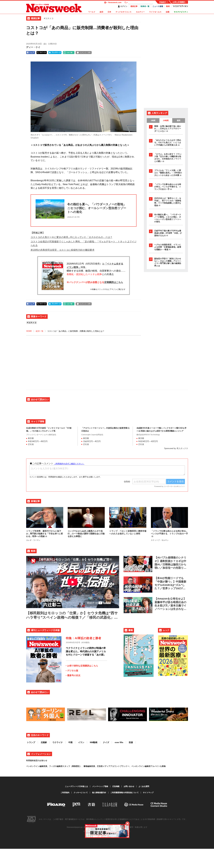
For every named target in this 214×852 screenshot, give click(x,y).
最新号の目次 (73, 675)
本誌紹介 (162, 2)
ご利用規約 (65, 792)
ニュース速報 (158, 6)
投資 (131, 742)
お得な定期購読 (179, 2)
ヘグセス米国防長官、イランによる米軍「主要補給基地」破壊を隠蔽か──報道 (167, 247)
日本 (109, 12)
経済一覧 (39, 331)
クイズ (106, 742)
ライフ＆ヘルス (155, 12)
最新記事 (134, 6)
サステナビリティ (181, 12)
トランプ (31, 742)
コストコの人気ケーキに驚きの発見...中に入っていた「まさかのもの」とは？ (71, 237)
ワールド (91, 12)
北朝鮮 (44, 742)
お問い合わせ (129, 786)
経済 (101, 12)
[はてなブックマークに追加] (54, 52)
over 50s (119, 742)
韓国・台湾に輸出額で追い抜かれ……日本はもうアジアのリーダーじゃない (167, 128)
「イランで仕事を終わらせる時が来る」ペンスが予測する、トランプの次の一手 (167, 186)
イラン (81, 742)
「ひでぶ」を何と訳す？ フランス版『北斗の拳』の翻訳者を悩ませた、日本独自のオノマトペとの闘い (168, 157)
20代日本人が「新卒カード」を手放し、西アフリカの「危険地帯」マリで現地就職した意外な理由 (167, 202)
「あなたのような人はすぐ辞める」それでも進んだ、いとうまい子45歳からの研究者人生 (167, 142)
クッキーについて (81, 792)
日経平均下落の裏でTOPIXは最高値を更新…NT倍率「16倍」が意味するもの (168, 233)
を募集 (163, 766)
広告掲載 (115, 786)
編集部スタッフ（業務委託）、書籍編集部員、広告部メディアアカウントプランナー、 (94, 766)
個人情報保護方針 (99, 792)
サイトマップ (148, 792)
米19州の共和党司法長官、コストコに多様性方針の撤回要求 (62, 250)
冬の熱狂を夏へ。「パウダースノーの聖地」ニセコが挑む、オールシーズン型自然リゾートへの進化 (167, 218)
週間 (178, 120)
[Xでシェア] (41, 52)
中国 (70, 742)
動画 (168, 6)
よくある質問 (144, 786)
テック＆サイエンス (123, 12)
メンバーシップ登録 (100, 786)
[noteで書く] (68, 52)
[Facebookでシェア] (30, 52)
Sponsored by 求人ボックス (176, 448)
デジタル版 (72, 670)
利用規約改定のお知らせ (36, 760)
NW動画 (93, 742)
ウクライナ (58, 742)
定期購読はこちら (113, 282)
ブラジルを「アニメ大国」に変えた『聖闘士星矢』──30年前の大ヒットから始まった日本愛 (168, 172)
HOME (29, 331)
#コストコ (48, 18)
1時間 (153, 120)
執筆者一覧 (145, 6)
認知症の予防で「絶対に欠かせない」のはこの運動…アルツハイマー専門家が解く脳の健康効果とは (167, 262)
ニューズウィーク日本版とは (76, 786)
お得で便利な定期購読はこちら (82, 665)
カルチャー (140, 12)
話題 (167, 12)
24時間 (166, 120)
